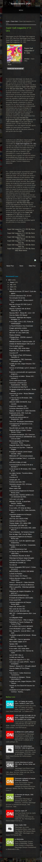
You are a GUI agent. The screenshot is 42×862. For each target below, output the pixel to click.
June (11, 287)
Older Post (32, 266)
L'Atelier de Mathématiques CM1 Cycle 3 (22, 344)
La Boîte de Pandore (15, 573)
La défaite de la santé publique (24, 732)
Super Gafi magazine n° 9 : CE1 (26, 144)
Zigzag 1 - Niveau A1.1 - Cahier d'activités (22, 411)
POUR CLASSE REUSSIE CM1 (19, 611)
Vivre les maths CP (21, 811)
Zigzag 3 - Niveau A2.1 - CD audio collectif (22, 666)
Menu (21, 10)
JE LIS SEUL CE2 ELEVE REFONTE (21, 626)
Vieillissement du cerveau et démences (21, 585)
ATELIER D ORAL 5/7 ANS (17, 462)
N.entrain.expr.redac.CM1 (17, 482)
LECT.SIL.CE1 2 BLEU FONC (18, 518)
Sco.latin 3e (13, 565)
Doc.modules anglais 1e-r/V (18, 641)
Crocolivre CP (13, 353)
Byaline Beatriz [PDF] (21, 3)
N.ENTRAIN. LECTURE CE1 (18, 525)
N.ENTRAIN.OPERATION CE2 (19, 595)
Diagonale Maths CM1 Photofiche (19, 445)
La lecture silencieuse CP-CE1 (18, 408)
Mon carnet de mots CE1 (17, 609)
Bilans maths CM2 (15, 488)
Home (7, 21)
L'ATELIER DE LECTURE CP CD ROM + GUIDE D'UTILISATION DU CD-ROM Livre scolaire (25, 717)
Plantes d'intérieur (14, 335)
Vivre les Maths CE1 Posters (18, 576)
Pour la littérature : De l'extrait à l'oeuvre (21, 532)
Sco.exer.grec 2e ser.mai (17, 298)
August (12, 282)
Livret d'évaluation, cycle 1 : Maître (20, 628)
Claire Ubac (14, 21)
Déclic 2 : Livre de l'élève (17, 505)
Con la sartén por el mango (17, 380)
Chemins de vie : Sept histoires (19, 330)
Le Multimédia (19, 839)
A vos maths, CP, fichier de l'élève (20, 508)
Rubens (11, 670)
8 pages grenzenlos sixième (18, 328)
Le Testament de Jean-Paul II (18, 387)
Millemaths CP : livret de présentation (21, 456)
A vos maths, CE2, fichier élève (19, 648)
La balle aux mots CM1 (16, 657)
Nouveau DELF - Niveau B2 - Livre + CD (22, 313)
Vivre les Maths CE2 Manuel (18, 315)
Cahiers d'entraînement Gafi (18, 549)
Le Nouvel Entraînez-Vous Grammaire (21, 326)
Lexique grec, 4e (14, 479)
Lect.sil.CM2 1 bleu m (16, 655)
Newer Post (10, 266)
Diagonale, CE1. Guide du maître (19, 350)
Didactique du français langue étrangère (21, 558)
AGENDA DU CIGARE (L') (17, 562)
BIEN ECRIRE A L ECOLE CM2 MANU (21, 571)
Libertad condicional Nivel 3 (17, 521)
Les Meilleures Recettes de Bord (19, 555)
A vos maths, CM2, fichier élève (19, 348)
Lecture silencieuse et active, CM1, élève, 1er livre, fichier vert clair (25, 764)
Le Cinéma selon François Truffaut (20, 560)
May (11, 289)
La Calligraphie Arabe (16, 617)
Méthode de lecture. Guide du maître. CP (22, 341)
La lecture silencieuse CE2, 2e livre (20, 295)
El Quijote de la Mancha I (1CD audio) (21, 598)
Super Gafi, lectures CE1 (17, 606)
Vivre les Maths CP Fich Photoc (19, 668)
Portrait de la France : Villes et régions (21, 620)
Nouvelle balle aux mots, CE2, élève (20, 428)
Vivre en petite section (16, 346)
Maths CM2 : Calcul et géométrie (19, 639)
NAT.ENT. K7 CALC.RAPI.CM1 (19, 333)
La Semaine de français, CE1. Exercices (22, 434)
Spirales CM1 (13, 644)
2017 (10, 280)
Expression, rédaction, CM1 (18, 406)
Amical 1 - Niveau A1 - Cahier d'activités (21, 582)
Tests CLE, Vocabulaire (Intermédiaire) (21, 421)
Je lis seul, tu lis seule (16, 499)
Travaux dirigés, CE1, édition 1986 (20, 523)
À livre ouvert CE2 (15, 600)
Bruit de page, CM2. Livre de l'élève (20, 534)
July (11, 284)
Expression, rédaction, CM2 (18, 646)
